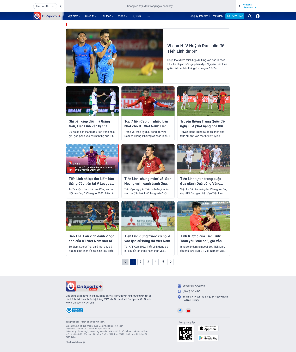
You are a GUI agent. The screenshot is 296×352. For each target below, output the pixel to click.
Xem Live (237, 16)
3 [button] (148, 261)
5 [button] (163, 261)
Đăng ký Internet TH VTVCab (206, 16)
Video (121, 16)
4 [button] (155, 261)
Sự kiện (136, 16)
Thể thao (106, 16)
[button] (45, 6)
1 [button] (133, 261)
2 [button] (140, 261)
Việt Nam (72, 16)
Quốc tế (89, 16)
